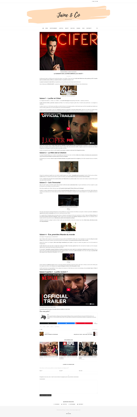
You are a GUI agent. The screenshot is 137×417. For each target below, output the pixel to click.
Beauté (66, 28)
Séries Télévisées (72, 71)
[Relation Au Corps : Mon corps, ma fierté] (95, 334)
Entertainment (53, 28)
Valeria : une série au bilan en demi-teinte (49, 356)
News (46, 28)
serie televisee (57, 326)
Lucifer (44, 326)
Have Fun (72, 28)
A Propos (67, 409)
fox (40, 326)
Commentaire (42, 379)
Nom (41, 370)
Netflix (48, 326)
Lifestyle (61, 28)
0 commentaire (94, 329)
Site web (80, 370)
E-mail (61, 370)
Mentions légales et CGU (76, 409)
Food (83, 28)
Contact (71, 409)
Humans (78, 28)
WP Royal (63, 409)
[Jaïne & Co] (68, 15)
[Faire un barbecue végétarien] (42, 334)
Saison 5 (52, 326)
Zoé (41, 329)
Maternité (89, 28)
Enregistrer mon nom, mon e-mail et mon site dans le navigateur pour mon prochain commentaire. (59, 376)
